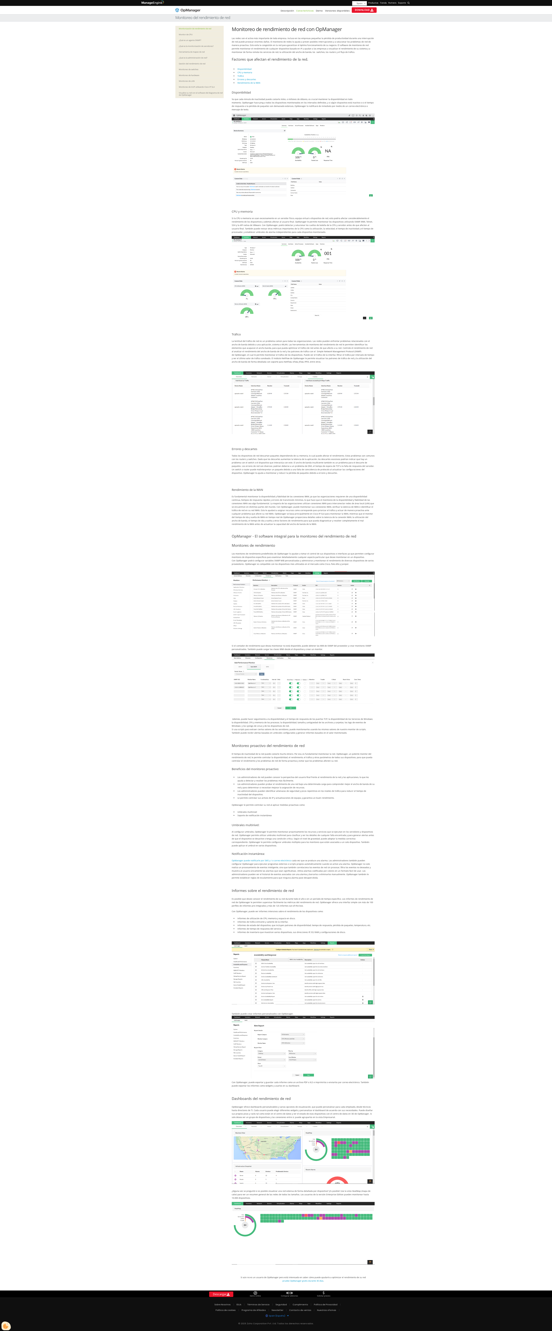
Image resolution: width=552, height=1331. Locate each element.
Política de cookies (226, 1310)
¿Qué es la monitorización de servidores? (196, 46)
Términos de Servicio (258, 1305)
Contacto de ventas (300, 1310)
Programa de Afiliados (254, 1310)
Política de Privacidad (325, 1305)
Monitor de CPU (185, 34)
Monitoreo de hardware (189, 75)
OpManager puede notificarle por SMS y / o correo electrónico (261, 860)
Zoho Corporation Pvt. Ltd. (262, 1323)
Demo (319, 10)
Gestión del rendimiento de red (192, 63)
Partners (392, 3)
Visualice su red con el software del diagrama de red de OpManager (201, 94)
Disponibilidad (244, 69)
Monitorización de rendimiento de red (195, 28)
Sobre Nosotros (222, 1305)
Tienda (383, 3)
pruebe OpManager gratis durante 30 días (302, 1280)
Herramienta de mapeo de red (192, 52)
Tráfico (240, 76)
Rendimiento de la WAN (249, 82)
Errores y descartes (246, 79)
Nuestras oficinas (326, 1310)
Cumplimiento (300, 1305)
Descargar (220, 1294)
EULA (239, 1305)
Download (362, 10)
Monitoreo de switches (188, 69)
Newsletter (277, 1310)
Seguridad (281, 1305)
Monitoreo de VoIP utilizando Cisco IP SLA (197, 87)
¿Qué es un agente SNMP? (190, 40)
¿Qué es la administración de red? (193, 57)
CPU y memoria (244, 72)
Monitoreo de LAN (187, 81)
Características (305, 10)
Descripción (287, 10)
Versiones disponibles (337, 10)
